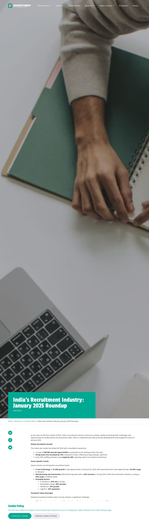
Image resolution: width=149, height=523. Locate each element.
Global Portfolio (74, 6)
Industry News (30, 421)
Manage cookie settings (46, 516)
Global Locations (106, 6)
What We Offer (44, 6)
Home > (11, 421)
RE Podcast (123, 6)
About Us (59, 6)
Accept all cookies (20, 516)
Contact (135, 6)
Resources (89, 6)
